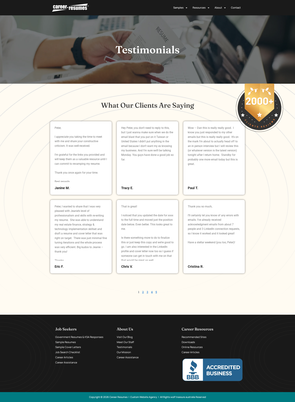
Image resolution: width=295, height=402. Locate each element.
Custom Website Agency (143, 397)
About (218, 7)
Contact (236, 7)
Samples (178, 7)
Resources (199, 7)
